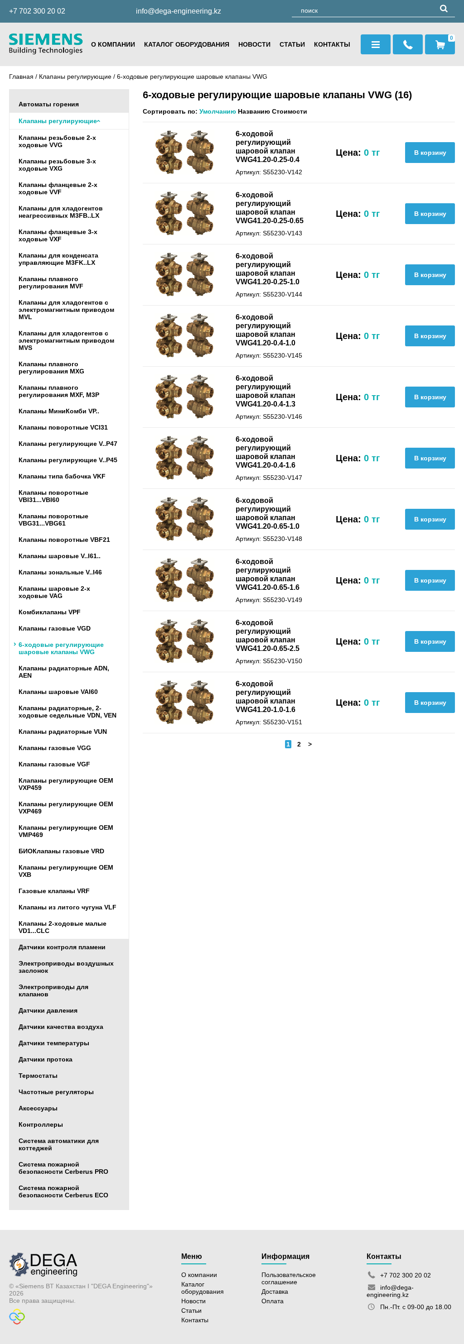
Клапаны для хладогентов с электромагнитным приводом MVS (66, 340)
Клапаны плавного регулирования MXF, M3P (59, 391)
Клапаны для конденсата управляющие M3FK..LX (58, 259)
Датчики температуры (54, 1043)
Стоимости (289, 111)
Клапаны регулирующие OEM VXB (66, 871)
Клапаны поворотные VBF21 (64, 539)
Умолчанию (217, 111)
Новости (254, 44)
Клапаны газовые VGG (55, 747)
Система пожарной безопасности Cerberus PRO (63, 1168)
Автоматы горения (49, 104)
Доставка (274, 1291)
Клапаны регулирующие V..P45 (68, 460)
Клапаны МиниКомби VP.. (59, 411)
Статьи (292, 44)
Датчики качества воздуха (61, 1026)
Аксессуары (38, 1108)
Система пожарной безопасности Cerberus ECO (63, 1191)
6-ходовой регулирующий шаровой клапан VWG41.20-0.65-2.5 (268, 635)
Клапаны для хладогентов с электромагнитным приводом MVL (66, 309)
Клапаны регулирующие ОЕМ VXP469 (66, 807)
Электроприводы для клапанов (53, 990)
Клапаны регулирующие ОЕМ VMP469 (66, 831)
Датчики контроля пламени (62, 947)
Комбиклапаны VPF (50, 612)
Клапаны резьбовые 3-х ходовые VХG (57, 165)
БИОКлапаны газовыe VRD (61, 851)
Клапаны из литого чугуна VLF (67, 907)
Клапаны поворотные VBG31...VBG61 (53, 519)
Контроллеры (41, 1124)
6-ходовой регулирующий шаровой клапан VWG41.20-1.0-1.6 (265, 696)
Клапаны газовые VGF (54, 764)
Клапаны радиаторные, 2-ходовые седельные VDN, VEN (67, 711)
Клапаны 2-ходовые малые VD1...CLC (62, 927)
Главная (21, 76)
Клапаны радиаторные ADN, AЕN (64, 672)
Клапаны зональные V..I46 (60, 572)
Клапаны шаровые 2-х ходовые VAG (54, 592)
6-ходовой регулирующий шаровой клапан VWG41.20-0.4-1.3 (265, 391)
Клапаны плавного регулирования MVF (51, 282)
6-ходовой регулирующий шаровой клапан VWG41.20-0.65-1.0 (268, 513)
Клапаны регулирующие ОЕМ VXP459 (66, 784)
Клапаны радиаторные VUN (63, 731)
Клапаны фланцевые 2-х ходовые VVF (58, 188)
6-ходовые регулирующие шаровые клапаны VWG (192, 76)
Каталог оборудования (186, 44)
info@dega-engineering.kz (178, 11)
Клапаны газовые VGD (55, 628)
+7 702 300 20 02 (37, 11)
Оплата (272, 1301)
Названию (254, 111)
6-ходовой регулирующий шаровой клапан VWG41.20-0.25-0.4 (268, 146)
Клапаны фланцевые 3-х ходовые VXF (58, 235)
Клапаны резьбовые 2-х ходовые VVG (57, 141)
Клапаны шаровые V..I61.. (60, 556)
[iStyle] (17, 1322)
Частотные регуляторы (56, 1091)
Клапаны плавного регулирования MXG (51, 367)
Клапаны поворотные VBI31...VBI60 (53, 496)
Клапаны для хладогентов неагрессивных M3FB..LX (61, 212)
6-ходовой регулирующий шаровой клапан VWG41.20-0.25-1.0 (268, 269)
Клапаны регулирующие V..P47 (68, 443)
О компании (113, 44)
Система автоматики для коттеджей (59, 1144)
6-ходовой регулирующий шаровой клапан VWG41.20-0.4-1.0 (265, 330)
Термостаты (38, 1075)
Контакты (332, 44)
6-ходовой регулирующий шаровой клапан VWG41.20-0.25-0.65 (270, 208)
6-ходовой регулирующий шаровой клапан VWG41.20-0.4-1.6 (265, 452)
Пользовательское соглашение (288, 1278)
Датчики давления (48, 1010)
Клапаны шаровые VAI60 (58, 691)
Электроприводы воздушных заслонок (66, 967)
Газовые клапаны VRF (54, 890)
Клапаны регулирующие (75, 76)
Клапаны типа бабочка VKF (62, 476)
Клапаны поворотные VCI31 (63, 427)
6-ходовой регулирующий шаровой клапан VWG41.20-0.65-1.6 (268, 574)
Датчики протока (45, 1059)
